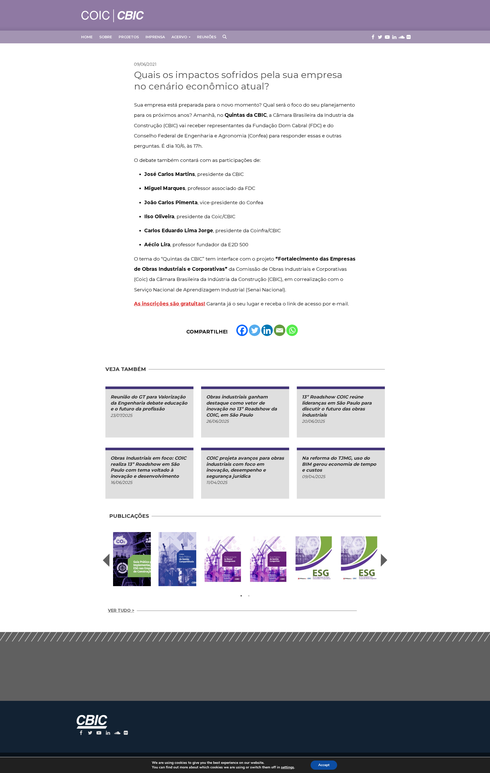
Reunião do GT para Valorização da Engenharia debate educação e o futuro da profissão (149, 403)
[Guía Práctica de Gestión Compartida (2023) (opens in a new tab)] (268, 559)
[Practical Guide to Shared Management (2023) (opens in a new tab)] (223, 559)
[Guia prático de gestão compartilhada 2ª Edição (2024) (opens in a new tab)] (177, 559)
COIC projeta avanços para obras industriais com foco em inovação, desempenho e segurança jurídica (245, 467)
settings (287, 767)
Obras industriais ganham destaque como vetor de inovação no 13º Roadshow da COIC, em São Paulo (241, 406)
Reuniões (206, 37)
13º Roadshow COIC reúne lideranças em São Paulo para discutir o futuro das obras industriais (337, 406)
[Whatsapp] (292, 330)
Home (87, 37)
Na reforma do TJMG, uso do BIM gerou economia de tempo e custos (339, 464)
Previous (106, 560)
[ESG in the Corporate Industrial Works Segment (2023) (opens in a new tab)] (359, 559)
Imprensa (155, 37)
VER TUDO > (121, 610)
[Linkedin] (267, 330)
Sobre (105, 37)
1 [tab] (241, 595)
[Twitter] (254, 330)
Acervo (179, 37)
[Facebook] (242, 330)
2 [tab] (248, 595)
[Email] (279, 330)
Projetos (129, 37)
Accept (323, 765)
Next (384, 560)
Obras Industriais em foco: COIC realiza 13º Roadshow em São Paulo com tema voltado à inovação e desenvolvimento (148, 467)
